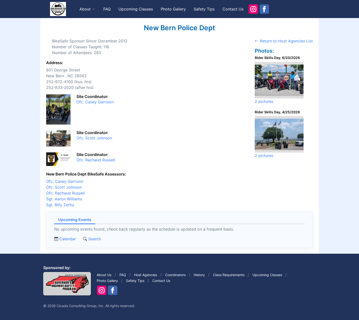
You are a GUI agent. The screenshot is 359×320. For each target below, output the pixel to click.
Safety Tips (204, 9)
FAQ (107, 9)
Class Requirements (228, 275)
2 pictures (264, 101)
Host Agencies (145, 275)
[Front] (58, 9)
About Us (104, 275)
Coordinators (175, 275)
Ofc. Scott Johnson (94, 138)
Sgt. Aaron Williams (64, 198)
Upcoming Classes (135, 9)
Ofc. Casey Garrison (95, 101)
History (199, 275)
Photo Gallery (173, 9)
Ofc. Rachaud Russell (95, 159)
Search (94, 238)
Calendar (67, 238)
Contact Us (232, 9)
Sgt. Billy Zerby (60, 204)
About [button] (85, 9)
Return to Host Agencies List (286, 41)
